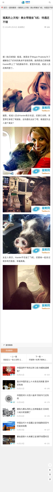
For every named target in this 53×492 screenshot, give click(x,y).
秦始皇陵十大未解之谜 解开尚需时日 (33, 437)
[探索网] (26, 3)
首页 (5, 8)
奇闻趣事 (9, 350)
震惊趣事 (12, 8)
